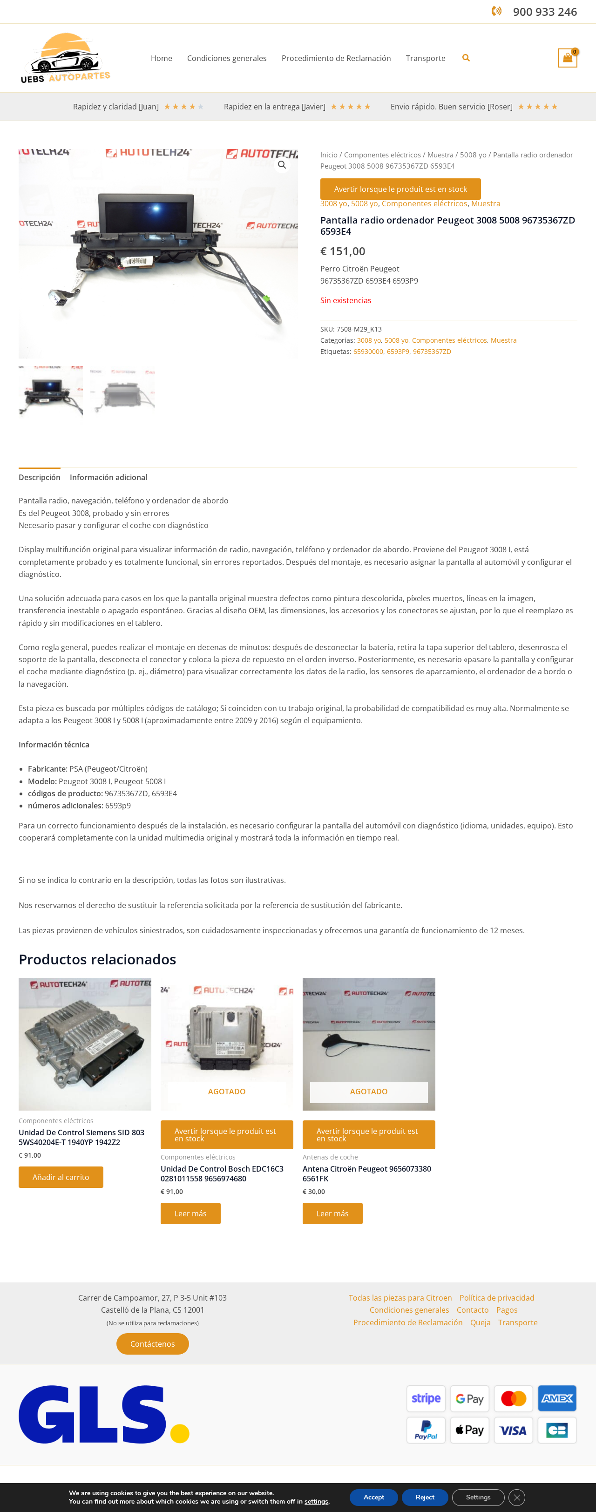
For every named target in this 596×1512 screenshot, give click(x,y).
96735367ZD (432, 351)
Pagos (507, 1310)
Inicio (329, 154)
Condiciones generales (409, 1310)
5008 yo (473, 154)
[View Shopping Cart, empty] (567, 57)
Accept (374, 1497)
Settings (478, 1497)
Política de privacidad (497, 1298)
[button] (466, 58)
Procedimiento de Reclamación (408, 1322)
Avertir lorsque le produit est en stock (400, 189)
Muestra (440, 154)
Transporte (518, 1322)
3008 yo (333, 203)
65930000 (368, 351)
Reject (425, 1497)
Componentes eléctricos (382, 154)
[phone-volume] (496, 11)
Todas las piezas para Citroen (400, 1298)
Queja (480, 1322)
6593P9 (398, 351)
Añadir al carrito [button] (61, 1177)
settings (316, 1502)
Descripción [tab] (40, 477)
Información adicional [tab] (108, 477)
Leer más (191, 1213)
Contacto (473, 1310)
